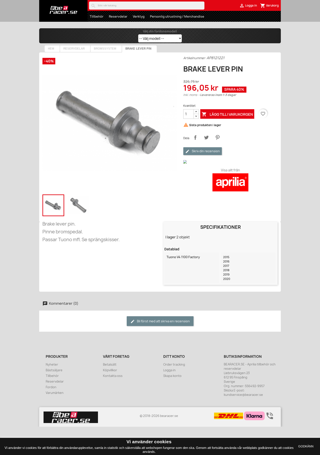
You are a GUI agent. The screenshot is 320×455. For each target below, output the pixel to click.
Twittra (206, 137)
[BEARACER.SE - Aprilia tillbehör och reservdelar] (63, 9)
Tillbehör (96, 16)
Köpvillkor (110, 370)
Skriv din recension (205, 151)
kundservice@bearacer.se (243, 395)
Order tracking (174, 364)
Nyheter (52, 364)
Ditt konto (174, 356)
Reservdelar (118, 16)
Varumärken (55, 393)
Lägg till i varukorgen (227, 114)
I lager (170, 237)
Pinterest (217, 137)
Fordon (51, 387)
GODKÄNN (305, 446)
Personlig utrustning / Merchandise (177, 16)
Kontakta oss (113, 376)
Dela (195, 137)
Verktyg (139, 16)
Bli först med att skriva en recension (163, 321)
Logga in (169, 370)
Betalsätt (109, 364)
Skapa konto (172, 376)
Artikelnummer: (194, 58)
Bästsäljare (54, 370)
